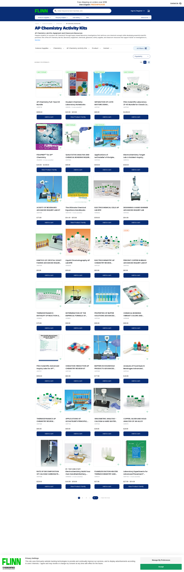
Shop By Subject (61, 18)
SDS (87, 18)
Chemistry (59, 23)
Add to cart (49, 117)
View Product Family (78, 117)
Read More (37, 40)
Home (37, 23)
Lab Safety (76, 18)
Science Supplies (43, 18)
